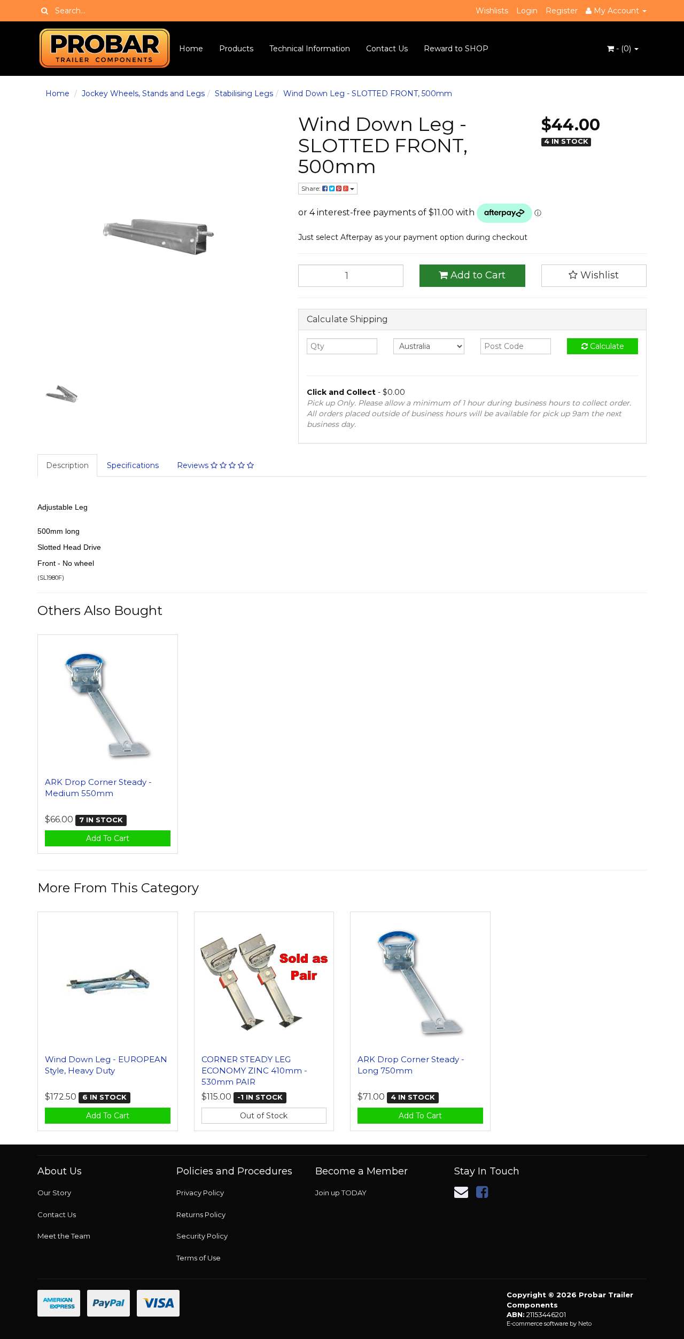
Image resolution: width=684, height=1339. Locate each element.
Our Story (54, 1192)
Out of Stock (263, 1115)
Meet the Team (63, 1236)
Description (67, 465)
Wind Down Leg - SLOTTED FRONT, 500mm (367, 93)
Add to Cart (477, 275)
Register (562, 10)
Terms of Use (198, 1258)
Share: (311, 188)
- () (623, 48)
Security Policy (202, 1236)
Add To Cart (107, 838)
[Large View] (62, 393)
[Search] (44, 11)
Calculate (606, 346)
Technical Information (309, 48)
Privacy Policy (200, 1192)
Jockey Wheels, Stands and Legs (143, 93)
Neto (585, 1323)
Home (191, 48)
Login (527, 10)
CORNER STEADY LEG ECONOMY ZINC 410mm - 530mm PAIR (254, 1070)
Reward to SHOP (456, 48)
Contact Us (387, 48)
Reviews (194, 465)
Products (236, 48)
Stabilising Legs (244, 93)
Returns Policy (201, 1214)
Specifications (133, 465)
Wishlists (492, 10)
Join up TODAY (341, 1192)
